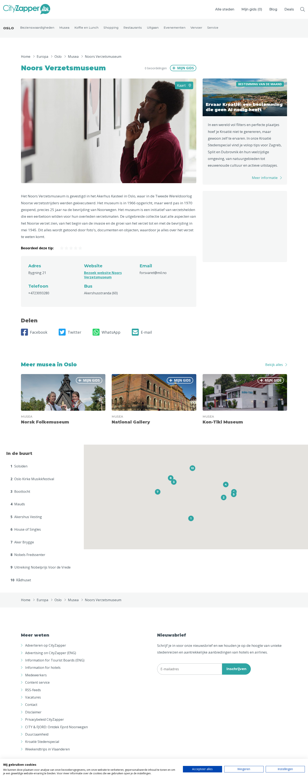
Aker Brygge (22, 542)
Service (212, 28)
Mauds (17, 504)
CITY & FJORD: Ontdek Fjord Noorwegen (56, 727)
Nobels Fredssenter (27, 554)
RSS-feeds (33, 690)
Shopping (111, 28)
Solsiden (18, 466)
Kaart (181, 85)
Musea (64, 28)
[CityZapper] (26, 9)
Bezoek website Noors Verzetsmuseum (103, 274)
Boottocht (20, 491)
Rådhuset (20, 580)
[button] (191, 518)
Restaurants (132, 28)
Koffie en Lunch (86, 28)
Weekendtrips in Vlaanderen (47, 749)
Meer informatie (265, 177)
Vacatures (33, 697)
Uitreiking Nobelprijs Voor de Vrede (40, 567)
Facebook (38, 332)
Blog (273, 9)
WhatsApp (111, 332)
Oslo (8, 28)
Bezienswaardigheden (37, 28)
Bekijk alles (274, 364)
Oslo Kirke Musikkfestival (32, 479)
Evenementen (174, 28)
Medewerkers (36, 675)
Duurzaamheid (36, 734)
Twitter (74, 332)
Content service (37, 682)
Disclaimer (33, 712)
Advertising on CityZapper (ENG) (50, 653)
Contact (31, 704)
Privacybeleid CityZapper (44, 719)
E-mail (146, 332)
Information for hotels (43, 667)
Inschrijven (236, 669)
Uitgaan (153, 28)
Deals (289, 9)
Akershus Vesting (26, 517)
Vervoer (196, 28)
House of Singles (25, 529)
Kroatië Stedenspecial (42, 741)
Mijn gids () (251, 9)
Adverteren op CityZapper (45, 645)
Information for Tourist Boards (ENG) (54, 660)
